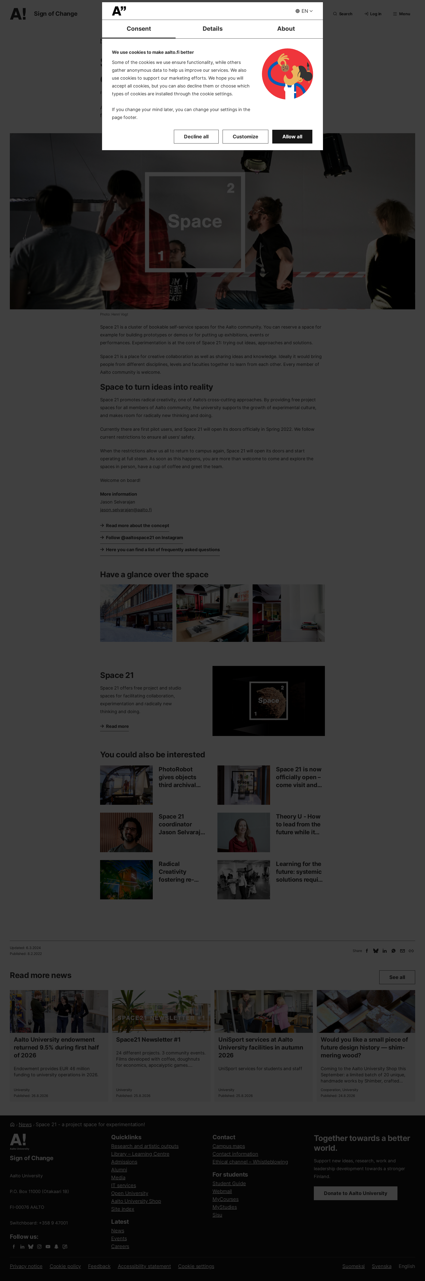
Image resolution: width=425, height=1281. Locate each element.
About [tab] (286, 28)
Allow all (292, 137)
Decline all (196, 137)
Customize (245, 137)
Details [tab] (213, 28)
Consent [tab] (139, 28)
